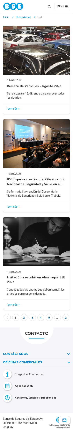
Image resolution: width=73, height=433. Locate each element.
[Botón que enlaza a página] (65, 317)
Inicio (6, 17)
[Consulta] (64, 420)
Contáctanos (15, 354)
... (57, 317)
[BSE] (19, 6)
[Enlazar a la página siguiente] (66, 318)
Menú (60, 6)
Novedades (24, 17)
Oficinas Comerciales (22, 362)
